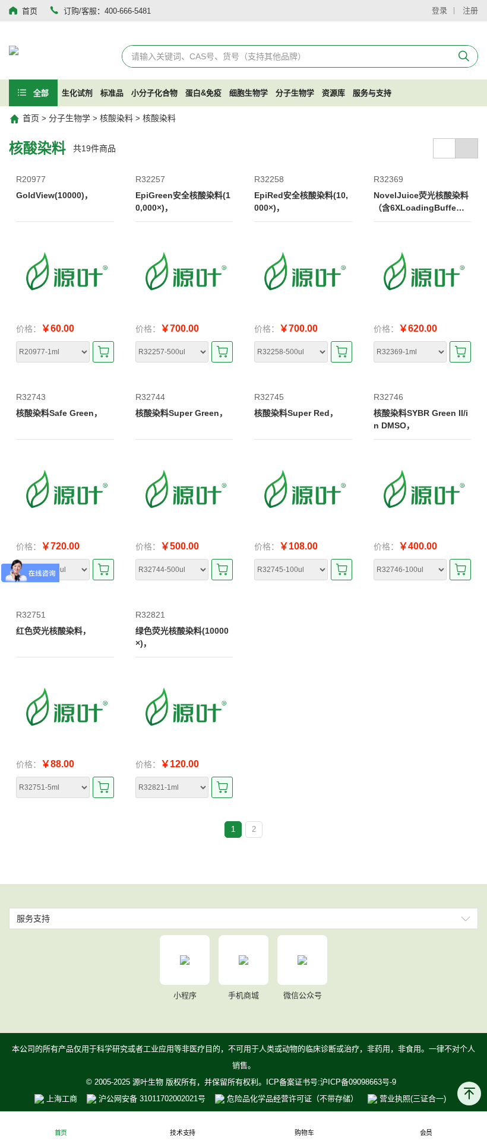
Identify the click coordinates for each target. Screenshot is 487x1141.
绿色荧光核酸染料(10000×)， (182, 637)
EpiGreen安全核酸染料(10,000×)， (182, 201)
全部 (40, 92)
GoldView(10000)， (54, 195)
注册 (470, 10)
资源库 (333, 92)
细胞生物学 (248, 92)
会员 (426, 1133)
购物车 (304, 1133)
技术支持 (182, 1133)
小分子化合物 (154, 92)
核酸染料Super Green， (181, 413)
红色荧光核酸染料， (53, 630)
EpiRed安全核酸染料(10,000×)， (301, 201)
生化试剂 (77, 92)
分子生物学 (295, 92)
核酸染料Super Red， (296, 413)
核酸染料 (116, 118)
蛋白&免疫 (203, 92)
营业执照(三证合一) (411, 1098)
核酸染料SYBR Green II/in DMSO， (421, 419)
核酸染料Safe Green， (59, 413)
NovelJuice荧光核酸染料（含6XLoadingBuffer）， (421, 202)
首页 (31, 118)
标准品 (112, 92)
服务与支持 (372, 92)
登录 (439, 10)
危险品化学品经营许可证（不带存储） (291, 1098)
